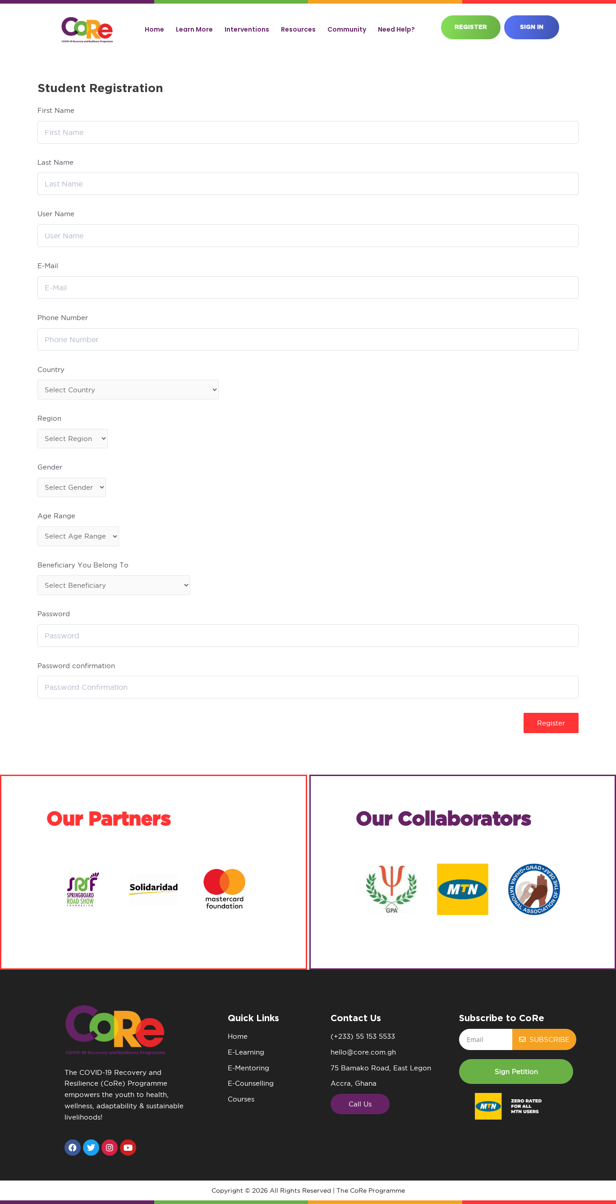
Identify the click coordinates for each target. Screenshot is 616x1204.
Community (346, 29)
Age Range (56, 516)
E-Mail (47, 266)
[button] (516, 1071)
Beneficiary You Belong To (83, 565)
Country (50, 369)
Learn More (194, 29)
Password (53, 614)
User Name (55, 214)
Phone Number (62, 317)
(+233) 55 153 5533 (363, 1036)
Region (49, 418)
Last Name (55, 162)
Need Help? (396, 29)
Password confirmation (76, 665)
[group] (82, 889)
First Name (55, 110)
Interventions (247, 29)
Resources (298, 29)
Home (154, 29)
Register (551, 723)
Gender (49, 467)
